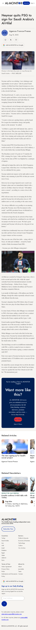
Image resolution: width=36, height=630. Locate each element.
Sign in (32, 3)
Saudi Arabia (5, 541)
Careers (20, 574)
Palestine (4, 550)
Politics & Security (23, 538)
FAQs (3, 571)
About (20, 567)
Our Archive (21, 548)
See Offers (18, 419)
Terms (15, 424)
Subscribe (26, 3)
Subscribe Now (8, 529)
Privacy (20, 424)
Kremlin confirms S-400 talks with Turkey (14, 496)
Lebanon (4, 558)
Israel (3, 548)
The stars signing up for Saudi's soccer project (13, 456)
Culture (20, 545)
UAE (3, 545)
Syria (3, 560)
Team (19, 571)
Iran (3, 543)
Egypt (3, 553)
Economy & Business (24, 541)
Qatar (3, 555)
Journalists (21, 569)
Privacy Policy (5, 569)
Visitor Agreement (7, 567)
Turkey (3, 538)
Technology (21, 543)
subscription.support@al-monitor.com (12, 614)
